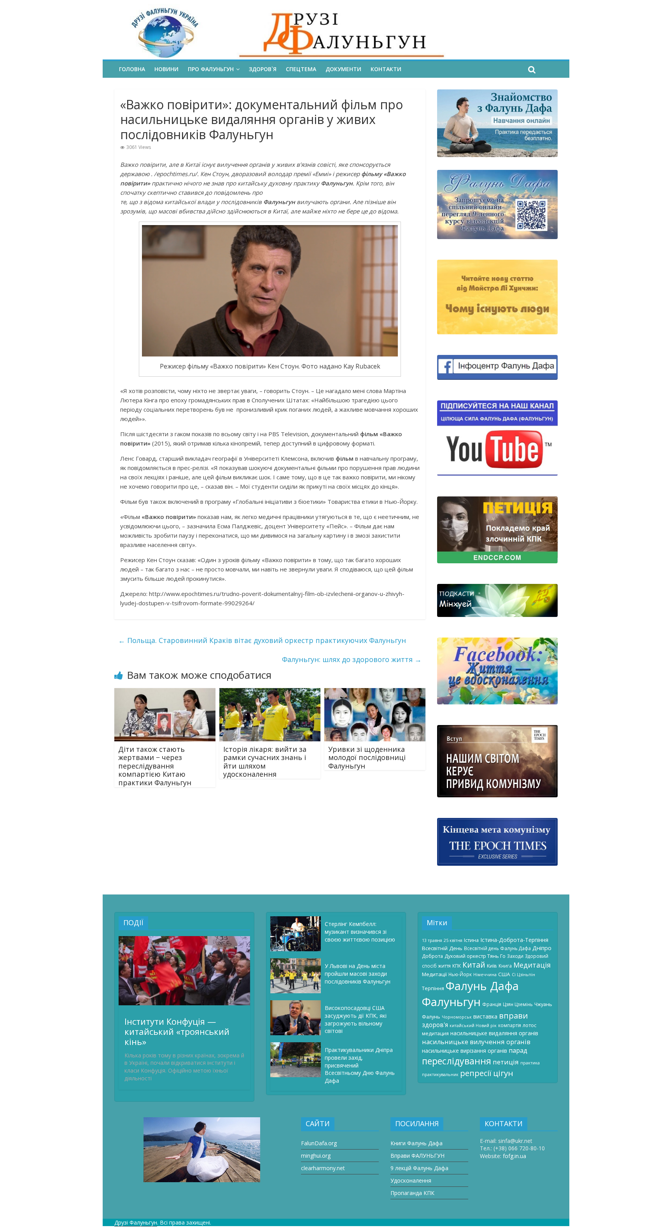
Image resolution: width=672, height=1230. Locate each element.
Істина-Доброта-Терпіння (514, 939)
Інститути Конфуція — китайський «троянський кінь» (176, 1031)
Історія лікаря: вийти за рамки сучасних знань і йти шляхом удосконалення (264, 761)
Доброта (432, 955)
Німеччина (485, 974)
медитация (435, 1033)
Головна (132, 69)
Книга (505, 966)
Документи (343, 69)
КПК (456, 966)
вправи (513, 1015)
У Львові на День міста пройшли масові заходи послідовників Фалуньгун (357, 973)
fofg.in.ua (514, 1156)
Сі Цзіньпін (523, 974)
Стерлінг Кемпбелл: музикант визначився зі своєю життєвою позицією (360, 931)
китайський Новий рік (473, 1025)
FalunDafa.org (319, 1143)
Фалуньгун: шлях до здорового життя (352, 659)
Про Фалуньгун (211, 69)
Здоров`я (262, 69)
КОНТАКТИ (386, 69)
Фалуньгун (451, 1002)
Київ (492, 965)
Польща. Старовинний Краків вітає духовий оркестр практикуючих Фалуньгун (262, 640)
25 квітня (453, 940)
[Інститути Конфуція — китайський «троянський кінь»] (184, 939)
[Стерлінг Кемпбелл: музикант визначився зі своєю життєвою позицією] (297, 920)
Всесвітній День (442, 948)
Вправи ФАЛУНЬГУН (417, 1155)
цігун (503, 1073)
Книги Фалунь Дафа (416, 1143)
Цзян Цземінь (518, 1004)
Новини (166, 69)
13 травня (432, 940)
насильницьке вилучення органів (476, 1041)
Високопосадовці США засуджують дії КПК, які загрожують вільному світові (356, 1019)
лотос (529, 1025)
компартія (509, 1025)
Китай (473, 964)
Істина (471, 939)
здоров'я (435, 1024)
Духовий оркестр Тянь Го (475, 955)
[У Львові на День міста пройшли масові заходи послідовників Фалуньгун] (297, 962)
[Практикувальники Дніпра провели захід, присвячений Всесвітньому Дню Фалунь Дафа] (297, 1046)
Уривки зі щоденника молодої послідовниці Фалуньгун (367, 757)
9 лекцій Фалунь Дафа (419, 1168)
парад (518, 1050)
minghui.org (316, 1155)
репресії (476, 1073)
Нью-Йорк (460, 974)
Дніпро (541, 948)
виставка (485, 1016)
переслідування (456, 1061)
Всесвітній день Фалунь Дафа (497, 948)
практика (530, 1063)
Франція (491, 1004)
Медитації (434, 974)
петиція (506, 1061)
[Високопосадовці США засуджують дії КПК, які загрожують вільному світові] (297, 1004)
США (504, 974)
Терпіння (433, 988)
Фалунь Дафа (482, 986)
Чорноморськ (457, 1017)
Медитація (532, 965)
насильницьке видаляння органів (494, 1033)
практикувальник (440, 1074)
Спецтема (301, 69)
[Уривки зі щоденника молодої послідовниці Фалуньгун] (374, 692)
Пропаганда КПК (412, 1193)
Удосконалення (410, 1180)
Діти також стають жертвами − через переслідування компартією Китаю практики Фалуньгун (154, 765)
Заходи (515, 956)
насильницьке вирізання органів (464, 1050)
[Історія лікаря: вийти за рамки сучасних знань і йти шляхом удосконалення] (269, 692)
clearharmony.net (323, 1168)
